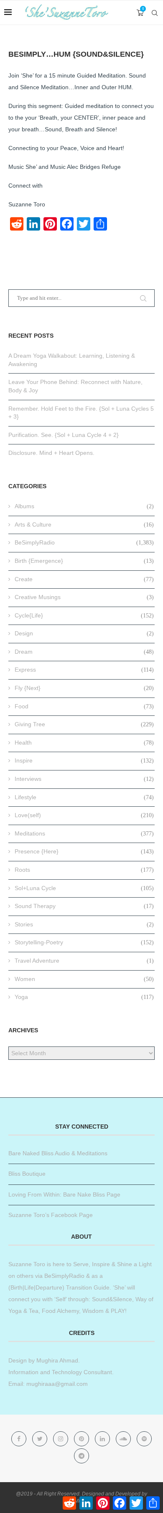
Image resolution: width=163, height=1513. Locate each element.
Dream (84, 651)
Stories (84, 924)
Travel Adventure (84, 960)
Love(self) (84, 815)
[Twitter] (40, 1438)
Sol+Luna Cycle (84, 888)
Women (84, 979)
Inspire (84, 760)
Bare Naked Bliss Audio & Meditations (57, 1153)
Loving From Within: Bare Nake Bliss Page (64, 1194)
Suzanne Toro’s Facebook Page (50, 1215)
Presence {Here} (84, 851)
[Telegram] (81, 1456)
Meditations (84, 833)
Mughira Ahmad (56, 1360)
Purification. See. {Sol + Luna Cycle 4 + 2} (63, 435)
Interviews (84, 778)
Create (84, 579)
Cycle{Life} (84, 615)
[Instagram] (61, 1438)
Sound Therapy (84, 906)
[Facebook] (19, 1438)
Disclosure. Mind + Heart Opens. (51, 452)
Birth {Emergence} (84, 560)
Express (84, 669)
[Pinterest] (82, 1438)
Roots (84, 869)
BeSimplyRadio (84, 542)
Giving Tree (84, 724)
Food (84, 706)
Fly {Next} (84, 688)
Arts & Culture (84, 524)
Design (84, 633)
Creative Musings (84, 597)
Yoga (84, 997)
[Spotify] (144, 1438)
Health (84, 742)
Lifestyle (84, 797)
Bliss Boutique (27, 1173)
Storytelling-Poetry (84, 942)
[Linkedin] (103, 1438)
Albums (84, 506)
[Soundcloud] (124, 1438)
